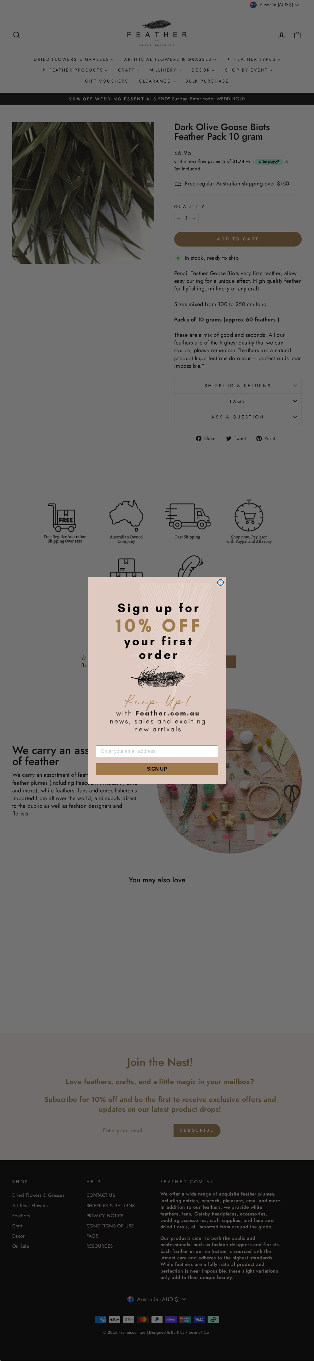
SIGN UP (157, 769)
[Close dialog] (220, 582)
